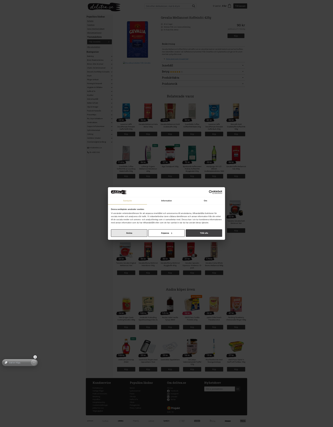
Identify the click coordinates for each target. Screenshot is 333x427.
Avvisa (129, 233)
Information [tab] (166, 201)
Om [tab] (205, 201)
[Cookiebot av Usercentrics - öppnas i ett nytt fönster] (210, 192)
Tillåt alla (204, 233)
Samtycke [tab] (127, 201)
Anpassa (165, 233)
